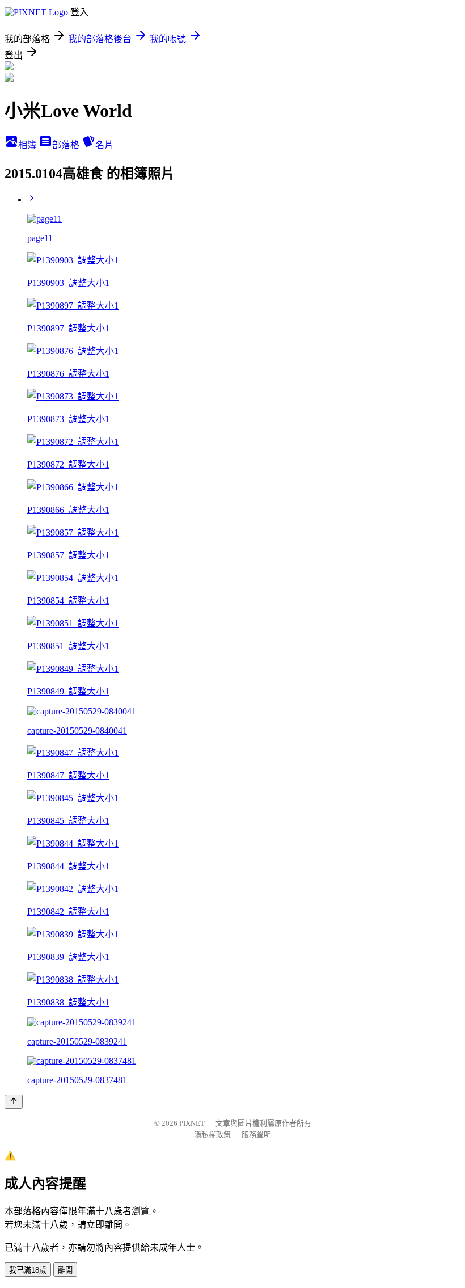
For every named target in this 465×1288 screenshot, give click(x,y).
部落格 (67, 145)
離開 (65, 1270)
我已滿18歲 (27, 1270)
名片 (104, 145)
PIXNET (192, 1123)
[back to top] (14, 1102)
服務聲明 (256, 1134)
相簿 (28, 145)
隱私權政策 (212, 1134)
